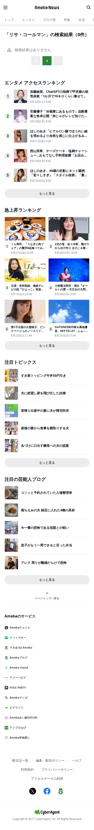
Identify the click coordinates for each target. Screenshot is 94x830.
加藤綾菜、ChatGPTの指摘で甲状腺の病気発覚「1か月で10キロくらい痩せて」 (59, 93)
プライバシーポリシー (57, 769)
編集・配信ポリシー (50, 760)
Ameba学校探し (20, 738)
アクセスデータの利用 (47, 778)
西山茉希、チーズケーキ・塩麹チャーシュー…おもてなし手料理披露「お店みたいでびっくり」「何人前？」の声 (59, 155)
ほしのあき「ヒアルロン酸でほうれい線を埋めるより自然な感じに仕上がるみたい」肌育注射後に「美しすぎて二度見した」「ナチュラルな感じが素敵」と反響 (59, 138)
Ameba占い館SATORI (23, 718)
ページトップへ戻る (47, 598)
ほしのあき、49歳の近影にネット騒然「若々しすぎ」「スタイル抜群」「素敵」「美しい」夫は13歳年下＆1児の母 (58, 175)
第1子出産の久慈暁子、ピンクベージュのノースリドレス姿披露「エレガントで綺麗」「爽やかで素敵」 (28, 332)
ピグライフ (16, 708)
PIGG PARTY (18, 688)
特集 (67, 20)
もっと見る (47, 193)
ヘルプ (77, 760)
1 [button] (47, 61)
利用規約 (27, 769)
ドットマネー (18, 637)
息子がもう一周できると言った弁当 (46, 545)
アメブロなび (18, 728)
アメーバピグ (18, 678)
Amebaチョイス (20, 627)
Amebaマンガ (18, 698)
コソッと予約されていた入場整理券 (46, 492)
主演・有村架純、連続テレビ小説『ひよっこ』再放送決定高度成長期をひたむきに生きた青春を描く (27, 291)
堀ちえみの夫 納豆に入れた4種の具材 (48, 510)
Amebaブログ (18, 657)
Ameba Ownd (19, 668)
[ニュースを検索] (88, 7)
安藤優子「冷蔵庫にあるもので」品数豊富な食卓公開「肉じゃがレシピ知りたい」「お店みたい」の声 (59, 115)
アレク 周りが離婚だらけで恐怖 (44, 562)
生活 (81, 20)
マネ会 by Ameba (21, 647)
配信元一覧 (20, 760)
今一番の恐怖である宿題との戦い (45, 527)
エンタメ (28, 20)
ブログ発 (49, 20)
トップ (9, 20)
